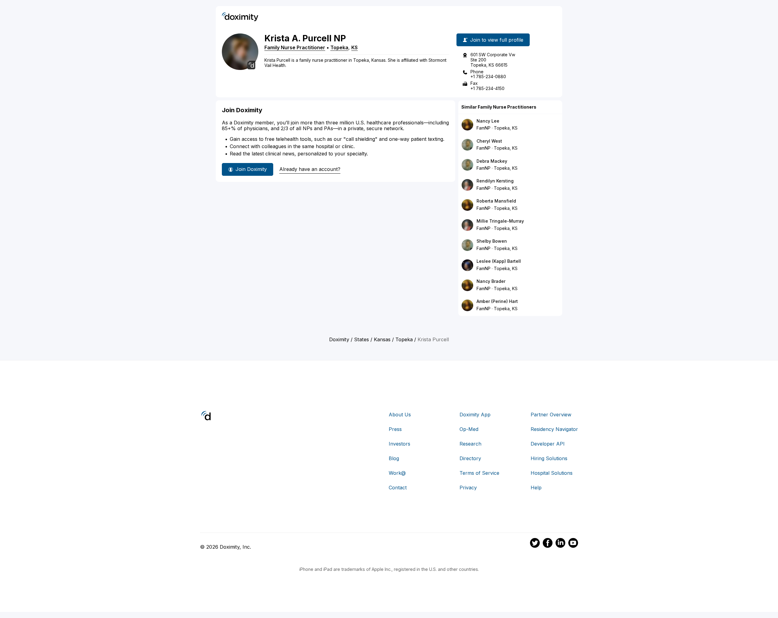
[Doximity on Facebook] (548, 543)
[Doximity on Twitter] (535, 543)
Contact (398, 487)
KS (354, 47)
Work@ (397, 473)
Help (536, 487)
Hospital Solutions (552, 473)
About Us (400, 414)
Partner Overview (551, 414)
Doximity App (475, 414)
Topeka (339, 47)
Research (470, 444)
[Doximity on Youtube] (573, 543)
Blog (394, 458)
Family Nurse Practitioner (294, 47)
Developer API (548, 444)
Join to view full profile (496, 40)
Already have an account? (309, 169)
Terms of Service (479, 473)
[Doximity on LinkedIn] (560, 543)
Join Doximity (251, 169)
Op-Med (469, 429)
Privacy (468, 487)
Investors (399, 444)
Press (395, 429)
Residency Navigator (554, 429)
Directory (470, 458)
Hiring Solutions (549, 458)
